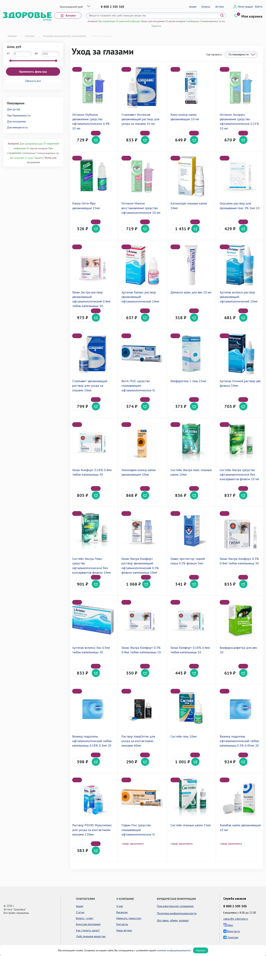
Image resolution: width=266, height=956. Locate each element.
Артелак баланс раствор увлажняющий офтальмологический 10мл (140, 296)
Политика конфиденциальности (177, 913)
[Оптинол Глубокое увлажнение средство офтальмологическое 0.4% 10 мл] (93, 87)
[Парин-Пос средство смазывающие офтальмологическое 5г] (142, 798)
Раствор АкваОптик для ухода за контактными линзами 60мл (138, 741)
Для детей (13, 109)
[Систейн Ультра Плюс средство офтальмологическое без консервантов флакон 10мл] (93, 531)
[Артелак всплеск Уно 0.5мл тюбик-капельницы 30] (93, 620)
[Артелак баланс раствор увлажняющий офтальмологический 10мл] (142, 265)
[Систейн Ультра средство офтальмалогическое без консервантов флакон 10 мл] (240, 442)
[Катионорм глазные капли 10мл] (191, 176)
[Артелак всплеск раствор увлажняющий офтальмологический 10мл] (240, 265)
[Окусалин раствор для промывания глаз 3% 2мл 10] (240, 176)
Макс (230, 925)
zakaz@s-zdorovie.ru (235, 918)
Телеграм (232, 937)
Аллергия (93, 21)
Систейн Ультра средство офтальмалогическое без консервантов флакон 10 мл (239, 474)
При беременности (18, 115)
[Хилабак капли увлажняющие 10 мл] (240, 798)
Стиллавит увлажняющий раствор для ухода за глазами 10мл (89, 385)
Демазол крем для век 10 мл (190, 292)
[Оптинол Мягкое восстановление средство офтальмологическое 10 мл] (142, 176)
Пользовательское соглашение (175, 906)
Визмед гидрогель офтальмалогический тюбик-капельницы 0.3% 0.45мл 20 (240, 741)
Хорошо (200, 950)
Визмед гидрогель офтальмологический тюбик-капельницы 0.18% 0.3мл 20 (92, 741)
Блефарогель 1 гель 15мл (188, 381)
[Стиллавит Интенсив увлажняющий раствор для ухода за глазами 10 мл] (142, 87)
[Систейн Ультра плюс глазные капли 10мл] (191, 442)
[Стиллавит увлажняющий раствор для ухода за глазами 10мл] (93, 354)
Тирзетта (156, 26)
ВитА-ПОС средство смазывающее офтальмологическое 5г (138, 385)
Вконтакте (233, 931)
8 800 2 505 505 (112, 7)
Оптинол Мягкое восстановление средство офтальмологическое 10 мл (140, 207)
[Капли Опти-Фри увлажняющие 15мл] (93, 176)
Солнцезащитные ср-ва (212, 21)
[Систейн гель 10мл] (191, 709)
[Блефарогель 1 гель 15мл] (191, 354)
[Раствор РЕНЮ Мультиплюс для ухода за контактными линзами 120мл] (93, 798)
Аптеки (219, 6)
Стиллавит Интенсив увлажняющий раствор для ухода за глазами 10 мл (140, 119)
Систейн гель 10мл (183, 736)
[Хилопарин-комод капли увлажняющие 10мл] (142, 442)
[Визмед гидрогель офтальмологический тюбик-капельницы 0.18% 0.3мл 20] (93, 709)
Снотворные (192, 21)
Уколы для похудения (153, 21)
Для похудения (16, 121)
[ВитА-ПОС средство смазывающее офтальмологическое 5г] (142, 354)
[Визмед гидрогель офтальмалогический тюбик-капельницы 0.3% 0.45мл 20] (240, 709)
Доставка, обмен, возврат (173, 920)
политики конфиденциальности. (174, 950)
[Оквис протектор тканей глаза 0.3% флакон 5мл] (191, 531)
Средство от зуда (23, 157)
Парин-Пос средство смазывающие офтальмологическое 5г (138, 829)
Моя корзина (251, 16)
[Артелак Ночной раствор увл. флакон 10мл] (240, 354)
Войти (258, 6)
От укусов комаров (175, 21)
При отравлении (106, 21)
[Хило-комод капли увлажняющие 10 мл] (191, 87)
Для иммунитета (17, 127)
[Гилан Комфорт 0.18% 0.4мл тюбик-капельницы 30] (93, 442)
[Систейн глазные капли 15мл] (191, 798)
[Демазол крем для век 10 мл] (191, 265)
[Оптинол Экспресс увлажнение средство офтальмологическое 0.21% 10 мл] (240, 87)
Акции (192, 6)
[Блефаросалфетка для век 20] (240, 620)
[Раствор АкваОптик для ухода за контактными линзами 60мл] (142, 709)
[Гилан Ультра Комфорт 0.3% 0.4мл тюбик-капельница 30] (240, 531)
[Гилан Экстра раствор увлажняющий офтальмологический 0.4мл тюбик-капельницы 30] (93, 265)
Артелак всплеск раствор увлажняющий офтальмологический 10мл (238, 296)
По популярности (239, 54)
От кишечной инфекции (128, 21)
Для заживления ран (31, 143)
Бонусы (206, 6)
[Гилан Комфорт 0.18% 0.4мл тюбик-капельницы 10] (191, 620)
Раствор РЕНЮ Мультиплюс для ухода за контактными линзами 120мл (92, 829)
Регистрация (246, 6)
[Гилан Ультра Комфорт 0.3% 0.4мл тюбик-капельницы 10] (142, 620)
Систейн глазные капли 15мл (190, 825)
